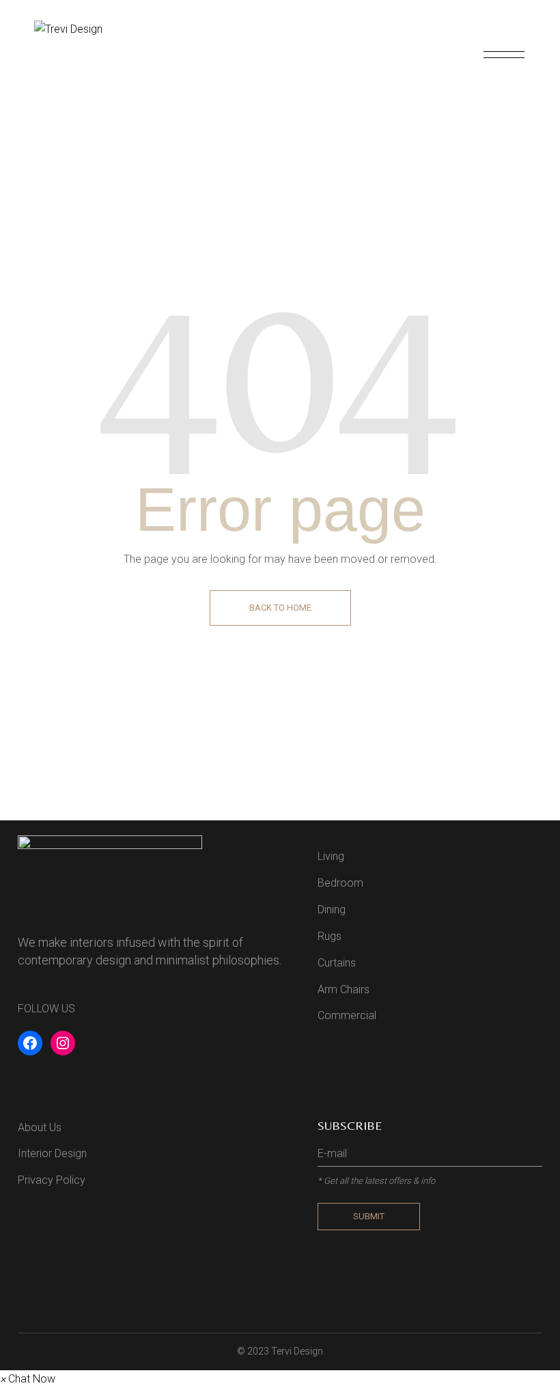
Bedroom (340, 882)
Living (331, 856)
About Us (39, 1127)
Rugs (329, 936)
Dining (332, 909)
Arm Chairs (343, 989)
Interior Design (52, 1153)
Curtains (337, 962)
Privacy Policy (51, 1180)
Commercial (347, 1015)
